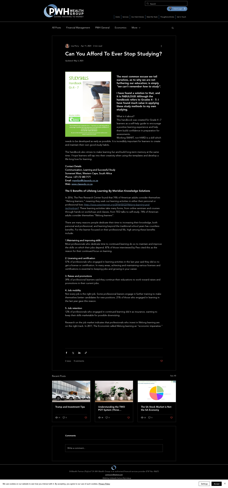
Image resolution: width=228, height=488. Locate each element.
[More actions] (161, 45)
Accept (216, 483)
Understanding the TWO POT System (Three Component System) (111, 408)
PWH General (102, 27)
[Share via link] (86, 352)
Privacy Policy (104, 483)
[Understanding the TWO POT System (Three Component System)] (114, 391)
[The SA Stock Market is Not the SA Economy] (157, 391)
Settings (204, 483)
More (134, 27)
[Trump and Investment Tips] (71, 391)
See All (173, 375)
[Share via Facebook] (66, 352)
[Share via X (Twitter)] (73, 352)
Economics (120, 27)
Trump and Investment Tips (70, 406)
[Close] (224, 484)
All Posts (56, 27)
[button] (172, 28)
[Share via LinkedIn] (79, 352)
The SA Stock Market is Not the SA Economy (156, 408)
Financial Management (78, 27)
